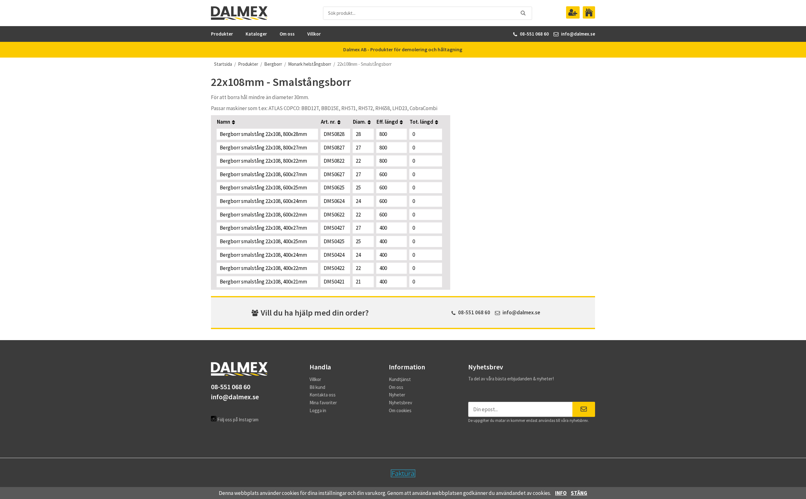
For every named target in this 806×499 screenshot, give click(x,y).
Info (561, 493)
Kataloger (256, 34)
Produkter (222, 34)
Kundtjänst (400, 379)
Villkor (314, 34)
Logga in (317, 410)
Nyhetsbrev (400, 403)
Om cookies (400, 410)
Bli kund (317, 387)
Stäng (579, 493)
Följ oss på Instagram (237, 420)
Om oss (287, 34)
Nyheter (397, 395)
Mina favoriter (323, 403)
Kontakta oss (322, 395)
